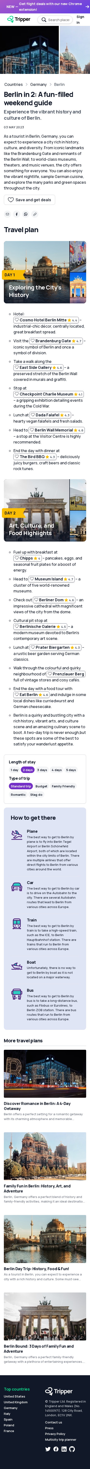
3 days (42, 770)
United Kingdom (16, 1402)
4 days (57, 770)
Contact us (53, 1422)
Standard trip (21, 786)
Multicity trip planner (60, 1439)
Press (49, 1428)
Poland (9, 1425)
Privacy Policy (55, 1434)
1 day (14, 770)
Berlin (59, 84)
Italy (7, 1413)
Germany (38, 84)
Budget (41, 786)
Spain (8, 1419)
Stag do (36, 794)
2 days (28, 770)
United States (14, 1396)
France (9, 1431)
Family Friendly (63, 786)
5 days (71, 770)
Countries (13, 84)
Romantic (18, 794)
